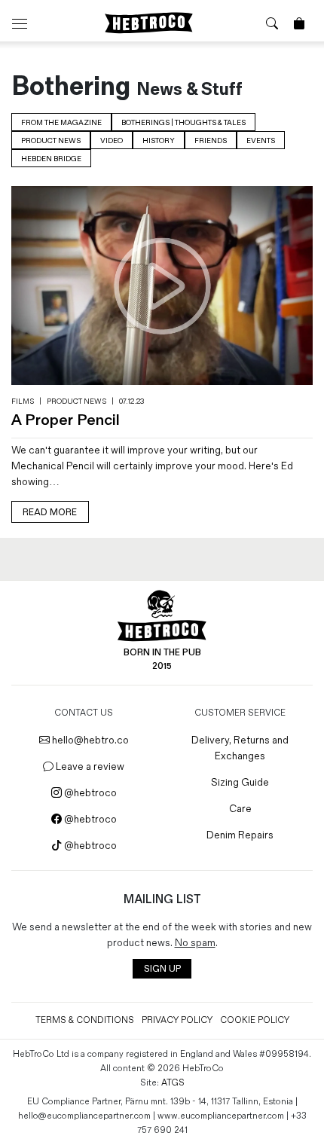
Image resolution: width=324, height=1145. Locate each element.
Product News (51, 140)
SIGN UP (162, 969)
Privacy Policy (177, 1020)
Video (111, 140)
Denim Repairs (240, 835)
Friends (210, 140)
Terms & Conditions (84, 1020)
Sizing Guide (240, 782)
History (158, 140)
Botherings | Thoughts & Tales (183, 122)
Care (240, 808)
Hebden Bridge (51, 158)
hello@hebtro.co (89, 740)
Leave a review (88, 766)
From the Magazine (61, 122)
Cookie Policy (254, 1020)
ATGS (173, 1083)
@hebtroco (89, 792)
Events (260, 140)
